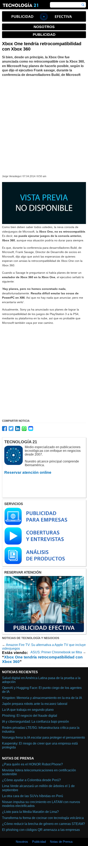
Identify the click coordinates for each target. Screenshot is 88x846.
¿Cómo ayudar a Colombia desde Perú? (31, 780)
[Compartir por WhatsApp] (24, 428)
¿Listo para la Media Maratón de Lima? (30, 811)
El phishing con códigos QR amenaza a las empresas (41, 829)
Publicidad (39, 841)
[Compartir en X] (11, 428)
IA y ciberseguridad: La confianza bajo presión (35, 721)
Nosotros (22, 841)
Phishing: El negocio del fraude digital (29, 715)
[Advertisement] (44, 125)
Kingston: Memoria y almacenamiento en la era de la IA (42, 698)
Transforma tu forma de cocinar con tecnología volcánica (43, 818)
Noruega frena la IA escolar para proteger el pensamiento (43, 737)
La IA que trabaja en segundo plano (28, 709)
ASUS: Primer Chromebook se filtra (56, 652)
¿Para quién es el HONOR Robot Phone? (32, 764)
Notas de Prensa (61, 841)
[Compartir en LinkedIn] (17, 428)
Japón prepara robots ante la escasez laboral (34, 703)
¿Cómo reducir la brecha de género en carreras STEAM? (43, 824)
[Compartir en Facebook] (4, 428)
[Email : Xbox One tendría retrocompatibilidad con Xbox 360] (30, 428)
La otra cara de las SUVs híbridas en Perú (32, 796)
